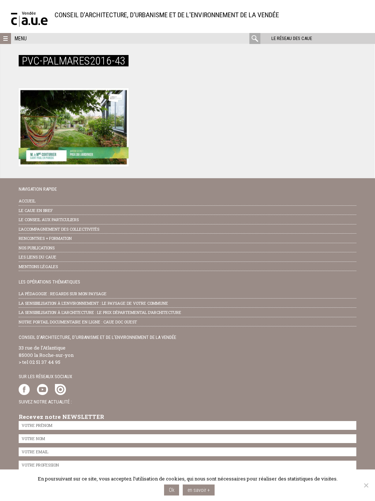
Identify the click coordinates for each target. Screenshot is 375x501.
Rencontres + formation (45, 238)
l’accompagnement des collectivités (59, 229)
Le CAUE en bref (36, 210)
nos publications (37, 248)
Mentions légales (38, 266)
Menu (21, 38)
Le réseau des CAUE (291, 38)
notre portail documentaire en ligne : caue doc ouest (78, 322)
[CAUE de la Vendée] (29, 24)
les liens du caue (37, 257)
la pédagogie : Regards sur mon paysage (63, 293)
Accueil (27, 201)
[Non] (366, 485)
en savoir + (199, 490)
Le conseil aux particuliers (49, 219)
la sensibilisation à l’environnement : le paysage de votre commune (93, 303)
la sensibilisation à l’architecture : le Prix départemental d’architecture (100, 312)
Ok (171, 490)
